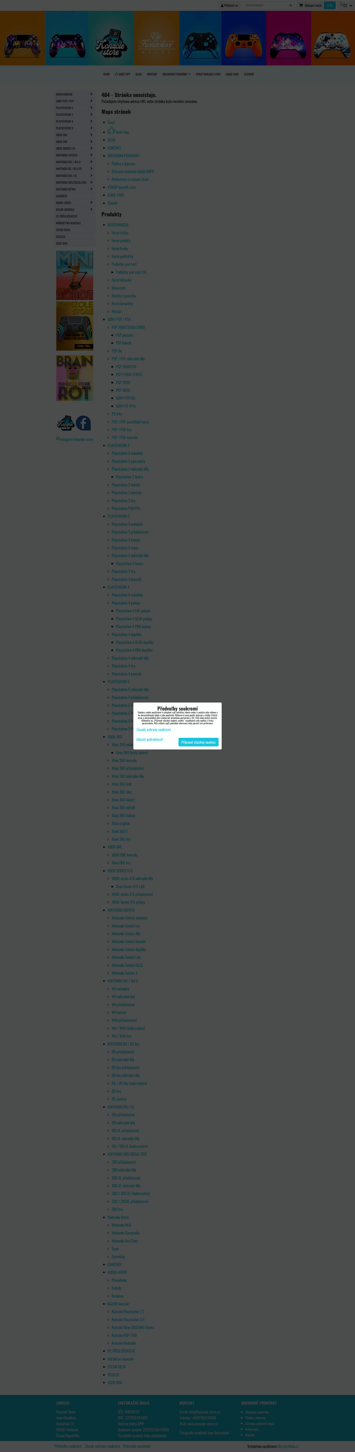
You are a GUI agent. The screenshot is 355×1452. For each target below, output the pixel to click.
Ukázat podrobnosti (149, 739)
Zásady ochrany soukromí (153, 729)
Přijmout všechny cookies (198, 742)
